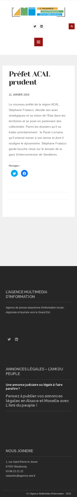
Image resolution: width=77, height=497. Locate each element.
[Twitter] (35, 26)
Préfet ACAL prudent (29, 78)
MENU (38, 42)
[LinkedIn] (41, 26)
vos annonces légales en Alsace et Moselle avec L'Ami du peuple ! (37, 400)
